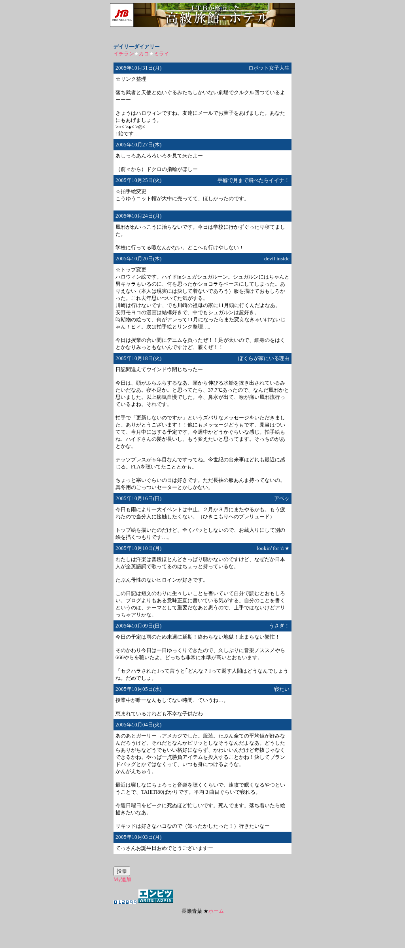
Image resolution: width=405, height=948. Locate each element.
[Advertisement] (202, 927)
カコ (144, 54)
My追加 (122, 879)
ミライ (161, 54)
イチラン (124, 54)
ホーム (216, 911)
